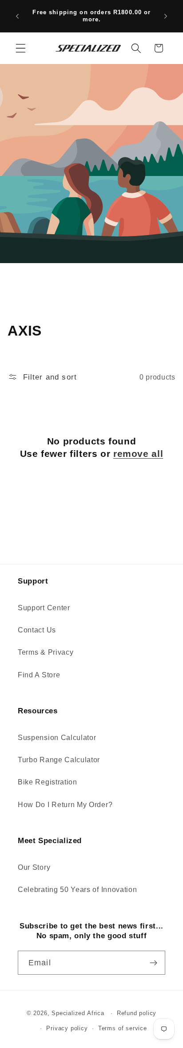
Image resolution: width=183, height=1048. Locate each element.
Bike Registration (47, 782)
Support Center (44, 608)
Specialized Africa (79, 1013)
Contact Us (37, 630)
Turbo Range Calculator (59, 760)
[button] (20, 48)
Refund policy (136, 1013)
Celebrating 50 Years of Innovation (77, 889)
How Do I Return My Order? (65, 804)
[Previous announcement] (17, 16)
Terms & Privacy (45, 652)
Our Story (34, 867)
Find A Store (39, 675)
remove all (138, 453)
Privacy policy (67, 1028)
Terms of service (122, 1028)
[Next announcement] (165, 16)
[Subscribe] (153, 963)
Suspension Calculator (57, 737)
